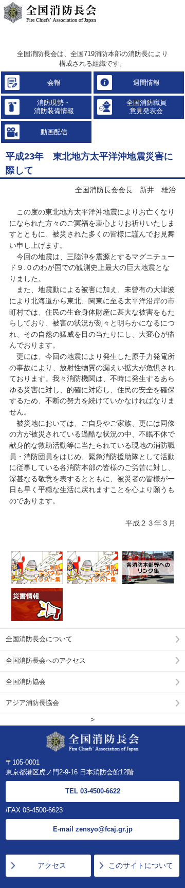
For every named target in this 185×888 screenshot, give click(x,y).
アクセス (52, 865)
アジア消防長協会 (32, 702)
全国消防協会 (26, 681)
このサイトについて (140, 865)
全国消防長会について (39, 639)
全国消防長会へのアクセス (46, 660)
